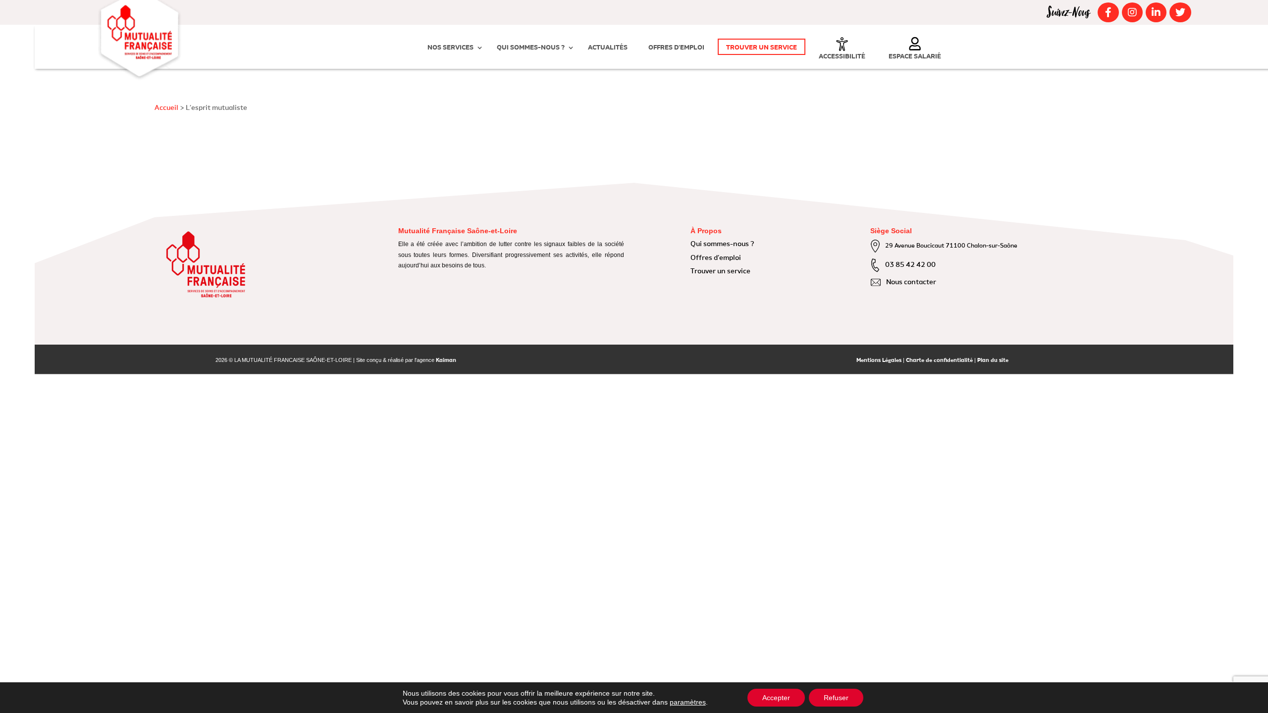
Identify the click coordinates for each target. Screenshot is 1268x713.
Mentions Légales (878, 360)
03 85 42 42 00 (910, 264)
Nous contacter (911, 282)
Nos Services (450, 48)
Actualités (608, 48)
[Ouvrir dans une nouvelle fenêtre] (1107, 12)
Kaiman (446, 360)
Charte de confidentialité (939, 360)
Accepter (776, 698)
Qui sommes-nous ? (531, 48)
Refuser (836, 698)
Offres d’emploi (676, 48)
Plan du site (992, 360)
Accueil (166, 107)
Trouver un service (761, 48)
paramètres (688, 702)
